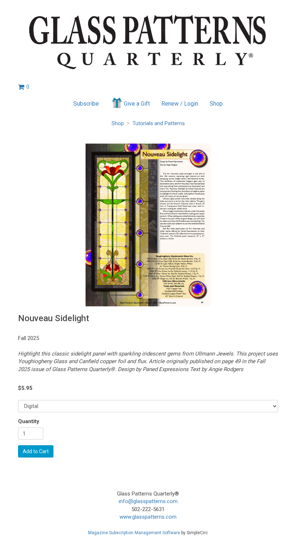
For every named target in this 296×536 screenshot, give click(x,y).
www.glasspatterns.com (148, 517)
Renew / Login (179, 103)
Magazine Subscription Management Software (134, 532)
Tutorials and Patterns (158, 123)
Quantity (28, 421)
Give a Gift (137, 103)
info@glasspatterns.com (148, 501)
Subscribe (86, 103)
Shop (216, 103)
